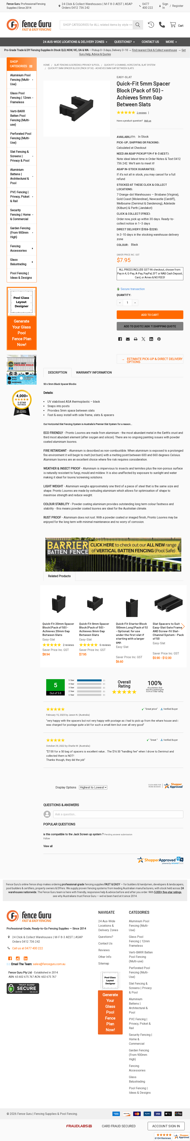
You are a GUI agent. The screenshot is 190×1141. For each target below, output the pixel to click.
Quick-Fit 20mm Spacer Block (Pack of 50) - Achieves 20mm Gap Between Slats (58, 629)
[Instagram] (17, 958)
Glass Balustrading (18, 262)
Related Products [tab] (59, 576)
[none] (76, 108)
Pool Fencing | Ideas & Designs (21, 275)
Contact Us (150, 42)
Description (57, 372)
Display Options (65, 787)
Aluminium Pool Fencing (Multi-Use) (20, 79)
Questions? (123, 42)
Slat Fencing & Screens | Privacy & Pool (19, 156)
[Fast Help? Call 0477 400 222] (162, 25)
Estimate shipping (150, 358)
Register (177, 6)
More (170, 42)
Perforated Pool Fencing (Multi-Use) (20, 138)
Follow (46, 838)
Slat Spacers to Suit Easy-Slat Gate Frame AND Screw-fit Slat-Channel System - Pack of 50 (168, 631)
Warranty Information (94, 372)
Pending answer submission (118, 834)
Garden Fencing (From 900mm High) (20, 232)
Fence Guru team (53, 892)
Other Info (104, 957)
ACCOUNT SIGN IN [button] (166, 1126)
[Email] (128, 339)
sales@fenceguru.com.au (49, 964)
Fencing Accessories (18, 248)
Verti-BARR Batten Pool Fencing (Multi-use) (20, 117)
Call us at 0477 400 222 (27, 948)
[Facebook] (120, 339)
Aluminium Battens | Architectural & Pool (19, 176)
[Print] (135, 339)
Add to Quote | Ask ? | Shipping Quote (150, 326)
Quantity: (124, 295)
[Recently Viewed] (152, 25)
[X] (143, 339)
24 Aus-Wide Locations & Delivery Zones (73, 42)
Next (183, 626)
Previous (44, 626)
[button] (22, 302)
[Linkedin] (151, 339)
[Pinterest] (159, 339)
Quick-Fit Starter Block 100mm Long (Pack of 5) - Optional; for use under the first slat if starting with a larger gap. (132, 633)
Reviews (104, 950)
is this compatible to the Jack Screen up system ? (73, 834)
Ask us (147, 120)
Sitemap (103, 963)
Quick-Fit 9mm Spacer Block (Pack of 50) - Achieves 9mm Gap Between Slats (94, 629)
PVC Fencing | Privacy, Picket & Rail (19, 196)
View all (48, 846)
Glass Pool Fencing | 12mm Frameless (20, 97)
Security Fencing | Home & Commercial (20, 214)
